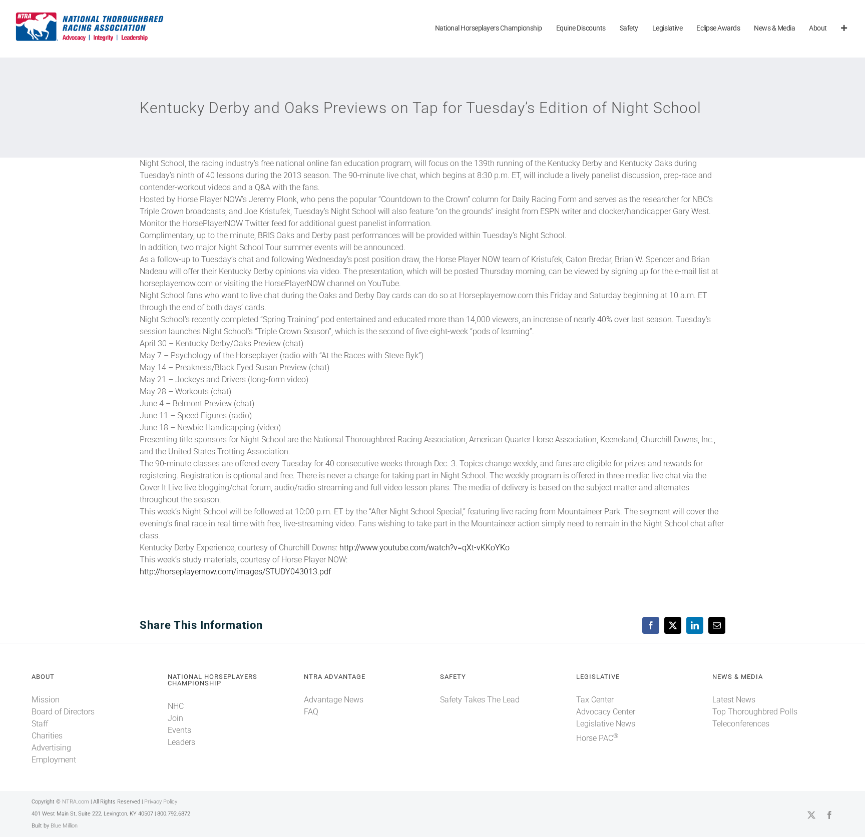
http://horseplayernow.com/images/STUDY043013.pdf (235, 571)
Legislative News (605, 723)
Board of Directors (63, 711)
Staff (40, 723)
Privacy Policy (160, 801)
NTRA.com (75, 801)
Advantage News (333, 699)
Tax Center (595, 699)
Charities (47, 735)
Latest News (733, 699)
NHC (176, 706)
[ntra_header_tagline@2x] (90, 15)
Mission (46, 699)
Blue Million (64, 825)
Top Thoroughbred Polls (754, 711)
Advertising (51, 747)
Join (175, 718)
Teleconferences (740, 723)
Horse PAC (597, 738)
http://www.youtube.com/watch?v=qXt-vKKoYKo (424, 547)
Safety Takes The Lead (480, 699)
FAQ (311, 711)
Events (179, 730)
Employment (54, 759)
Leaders (181, 742)
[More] (844, 29)
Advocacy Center (605, 711)
